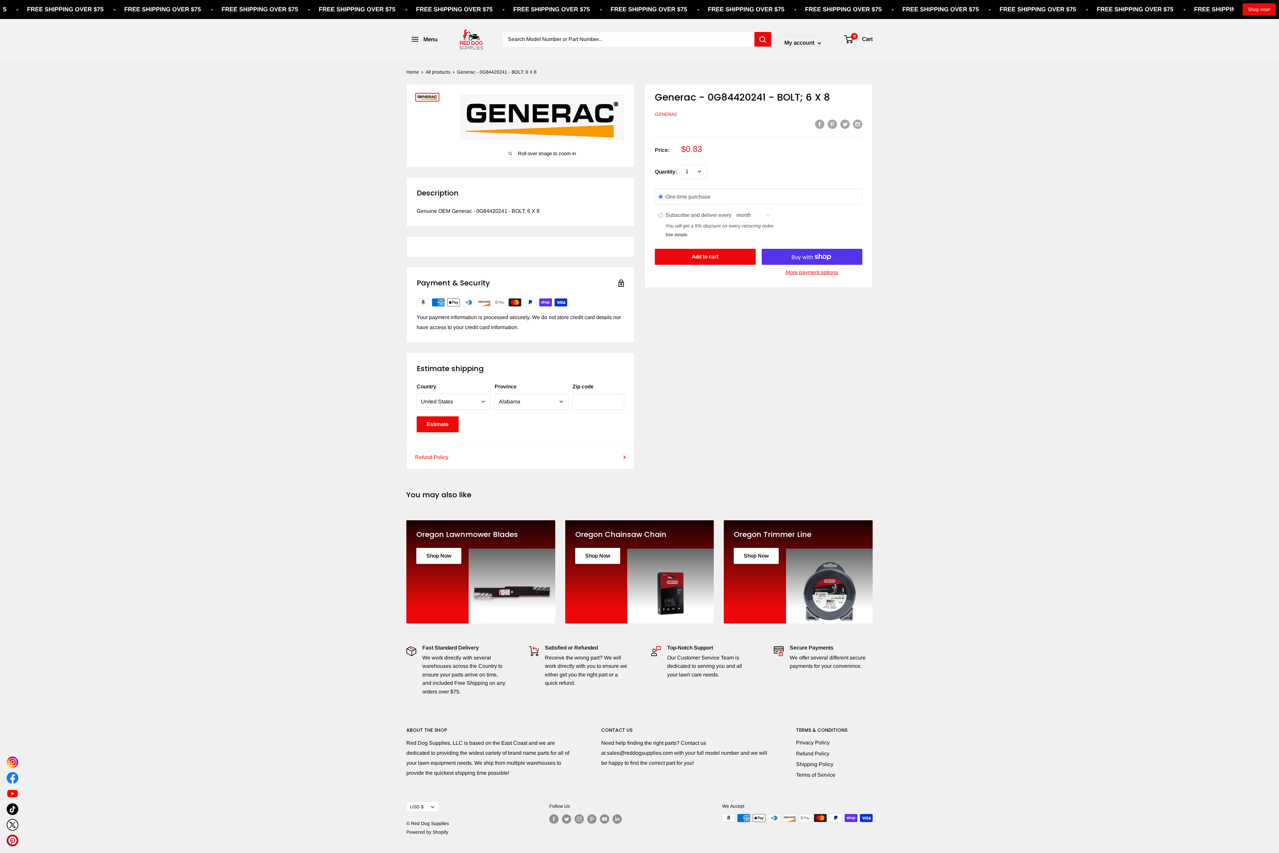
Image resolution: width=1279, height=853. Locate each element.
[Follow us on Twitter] (566, 818)
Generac (666, 114)
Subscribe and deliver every (699, 215)
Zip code (583, 386)
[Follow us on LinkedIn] (617, 818)
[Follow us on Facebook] (554, 818)
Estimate (438, 424)
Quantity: (666, 171)
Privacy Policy (813, 742)
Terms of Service (815, 775)
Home (412, 72)
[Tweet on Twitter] (845, 124)
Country (426, 386)
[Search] (762, 39)
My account (800, 43)
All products (438, 72)
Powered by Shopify (427, 832)
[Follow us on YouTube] (604, 818)
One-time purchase (687, 196)
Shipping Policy (814, 764)
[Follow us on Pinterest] (592, 818)
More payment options (812, 272)
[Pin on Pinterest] (832, 124)
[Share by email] (857, 124)
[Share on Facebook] (819, 124)
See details (676, 234)
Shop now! (1259, 9)
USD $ (417, 806)
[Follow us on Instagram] (579, 818)
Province (506, 386)
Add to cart (705, 256)
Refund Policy (431, 457)
